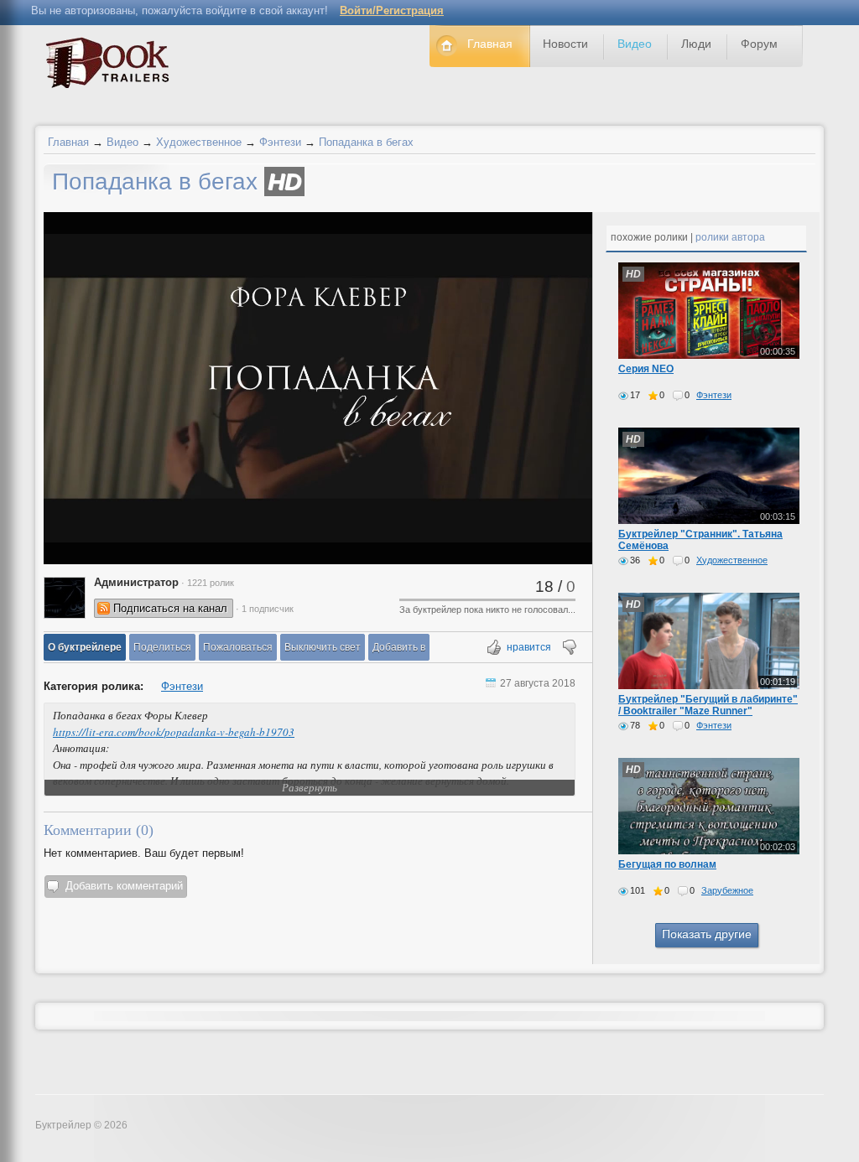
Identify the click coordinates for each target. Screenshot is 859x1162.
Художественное (199, 142)
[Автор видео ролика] (65, 598)
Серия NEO (646, 369)
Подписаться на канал (170, 608)
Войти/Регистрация (392, 10)
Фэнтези (280, 142)
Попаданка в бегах (366, 142)
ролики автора (730, 237)
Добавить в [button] (398, 647)
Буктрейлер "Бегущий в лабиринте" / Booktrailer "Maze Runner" (708, 705)
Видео (122, 142)
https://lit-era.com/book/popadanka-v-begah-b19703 (173, 731)
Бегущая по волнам (667, 864)
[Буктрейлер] (112, 66)
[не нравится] (568, 648)
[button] (85, 647)
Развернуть (309, 787)
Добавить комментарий (124, 885)
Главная (68, 142)
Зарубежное (727, 890)
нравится (529, 647)
